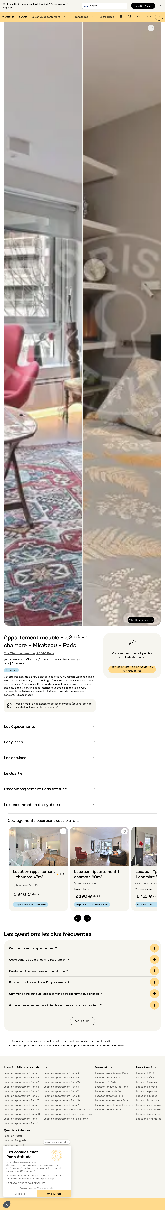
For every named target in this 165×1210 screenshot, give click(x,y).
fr (146, 16)
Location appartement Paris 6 (21, 1096)
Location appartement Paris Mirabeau (34, 1045)
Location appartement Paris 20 (62, 1105)
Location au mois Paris (108, 1109)
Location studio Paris (107, 1077)
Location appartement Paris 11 (21, 1118)
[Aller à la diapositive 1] (36, 859)
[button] (7, 1204)
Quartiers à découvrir (19, 1130)
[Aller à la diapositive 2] (40, 859)
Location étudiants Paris (109, 1091)
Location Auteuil (13, 1136)
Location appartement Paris (111, 1073)
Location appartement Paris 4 (21, 1086)
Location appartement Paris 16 (62, 1086)
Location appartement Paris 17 (62, 1091)
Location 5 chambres (148, 1118)
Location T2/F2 (145, 1073)
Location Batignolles (16, 1140)
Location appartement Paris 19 (62, 1100)
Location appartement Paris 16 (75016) (90, 1041)
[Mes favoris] (121, 16)
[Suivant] (156, 324)
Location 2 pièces (146, 1082)
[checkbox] (151, 28)
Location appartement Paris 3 (21, 1082)
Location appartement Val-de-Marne (66, 1118)
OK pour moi (54, 1193)
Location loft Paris (105, 1082)
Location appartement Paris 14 (62, 1077)
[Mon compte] (159, 17)
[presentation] (49, 17)
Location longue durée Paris (111, 1086)
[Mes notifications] (138, 16)
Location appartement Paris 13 (62, 1073)
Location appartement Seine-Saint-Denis (68, 1114)
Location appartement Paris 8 (21, 1105)
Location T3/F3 (145, 1077)
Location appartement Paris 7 (21, 1100)
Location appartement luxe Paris (114, 1105)
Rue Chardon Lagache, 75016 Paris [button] (29, 653)
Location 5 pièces (146, 1096)
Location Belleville (14, 1145)
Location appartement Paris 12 (22, 1123)
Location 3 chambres (148, 1109)
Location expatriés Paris (109, 1096)
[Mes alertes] (129, 16)
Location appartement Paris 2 (21, 1077)
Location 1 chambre (147, 1100)
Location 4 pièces (146, 1091)
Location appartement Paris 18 (62, 1096)
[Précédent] (9, 324)
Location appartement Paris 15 (62, 1082)
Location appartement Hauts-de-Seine (67, 1109)
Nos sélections (146, 1067)
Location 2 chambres (148, 1105)
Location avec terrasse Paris (111, 1100)
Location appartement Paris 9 (21, 1109)
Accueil (16, 1041)
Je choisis (20, 1193)
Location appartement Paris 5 (21, 1091)
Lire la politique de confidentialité (25, 1183)
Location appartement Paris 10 (22, 1114)
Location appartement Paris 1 (21, 1073)
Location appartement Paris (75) (44, 1041)
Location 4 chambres (148, 1114)
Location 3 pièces (146, 1086)
